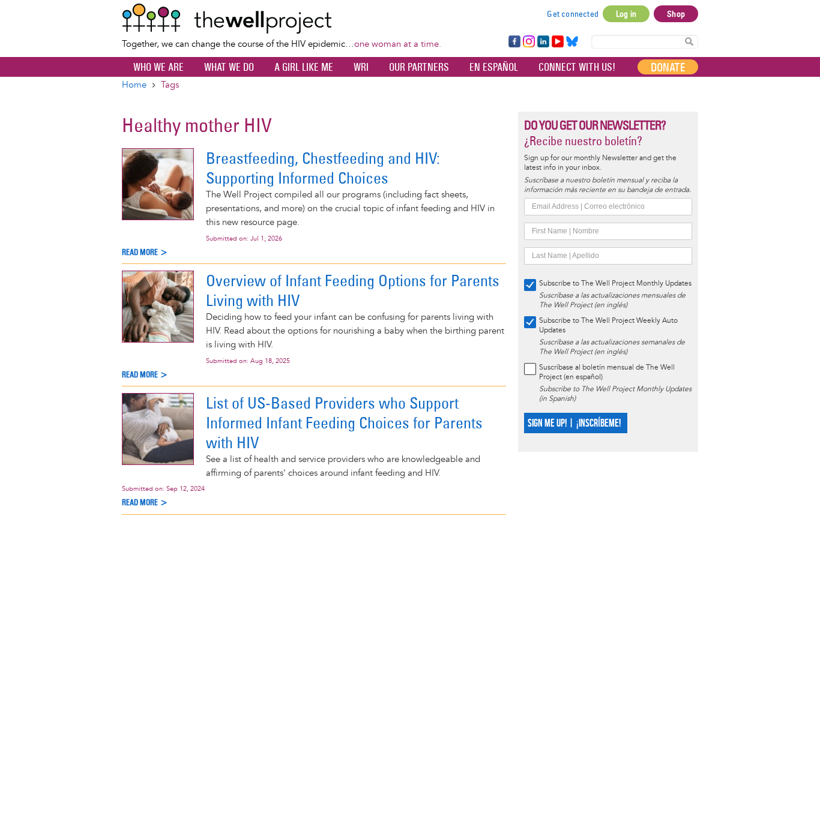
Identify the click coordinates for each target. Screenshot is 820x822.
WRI (361, 67)
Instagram (528, 42)
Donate (668, 67)
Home (134, 85)
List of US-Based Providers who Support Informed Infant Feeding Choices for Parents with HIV (344, 422)
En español (493, 67)
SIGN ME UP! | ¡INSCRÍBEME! (574, 423)
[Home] (281, 18)
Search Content (689, 41)
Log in (626, 13)
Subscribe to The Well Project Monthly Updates (615, 283)
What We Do (229, 67)
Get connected (572, 13)
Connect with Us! (576, 67)
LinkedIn (543, 42)
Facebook (513, 42)
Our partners (419, 67)
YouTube (557, 42)
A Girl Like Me (303, 67)
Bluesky (572, 42)
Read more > (145, 252)
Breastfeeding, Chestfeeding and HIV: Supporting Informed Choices (323, 168)
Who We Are (158, 67)
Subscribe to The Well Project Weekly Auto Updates (608, 325)
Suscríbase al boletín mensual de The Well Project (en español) (607, 372)
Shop (676, 13)
